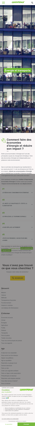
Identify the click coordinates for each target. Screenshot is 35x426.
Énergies (4, 323)
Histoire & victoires (7, 305)
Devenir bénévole (6, 366)
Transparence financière (8, 300)
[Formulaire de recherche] (32, 3)
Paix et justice (5, 335)
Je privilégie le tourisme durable (14, 216)
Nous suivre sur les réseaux (9, 355)
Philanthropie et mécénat (8, 376)
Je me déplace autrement (11, 227)
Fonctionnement (6, 303)
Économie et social (7, 317)
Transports (4, 333)
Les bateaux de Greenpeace (9, 308)
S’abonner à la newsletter (9, 353)
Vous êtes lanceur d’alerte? (9, 381)
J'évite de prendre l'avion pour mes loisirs (14, 239)
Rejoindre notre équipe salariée (10, 378)
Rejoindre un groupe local (9, 363)
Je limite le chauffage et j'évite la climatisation (14, 204)
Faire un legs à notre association (11, 373)
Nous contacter (5, 383)
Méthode (4, 298)
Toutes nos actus (6, 338)
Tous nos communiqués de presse (11, 340)
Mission (3, 292)
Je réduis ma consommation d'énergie (15, 192)
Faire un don (5, 368)
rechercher (19, 278)
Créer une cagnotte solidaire (9, 371)
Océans (3, 330)
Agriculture (4, 325)
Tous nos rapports (6, 343)
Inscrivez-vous (14, 248)
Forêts (3, 328)
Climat (3, 320)
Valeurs (3, 295)
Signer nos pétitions (7, 358)
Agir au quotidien (6, 360)
